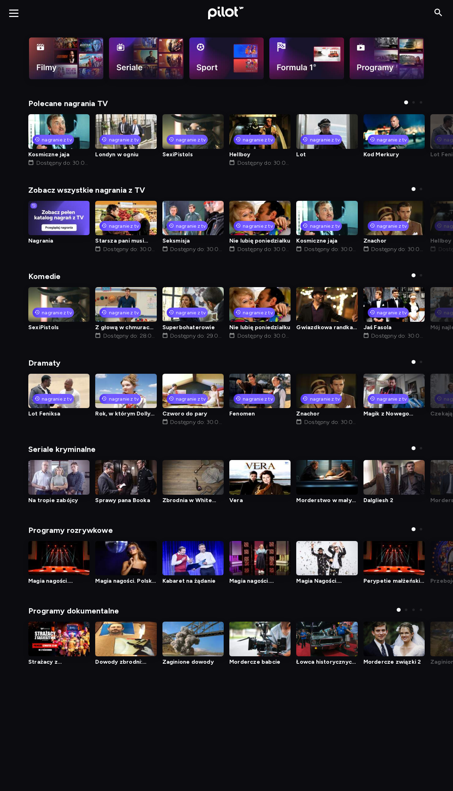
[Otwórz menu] (14, 13)
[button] (406, 102)
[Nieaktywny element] (66, 58)
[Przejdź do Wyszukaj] (438, 13)
